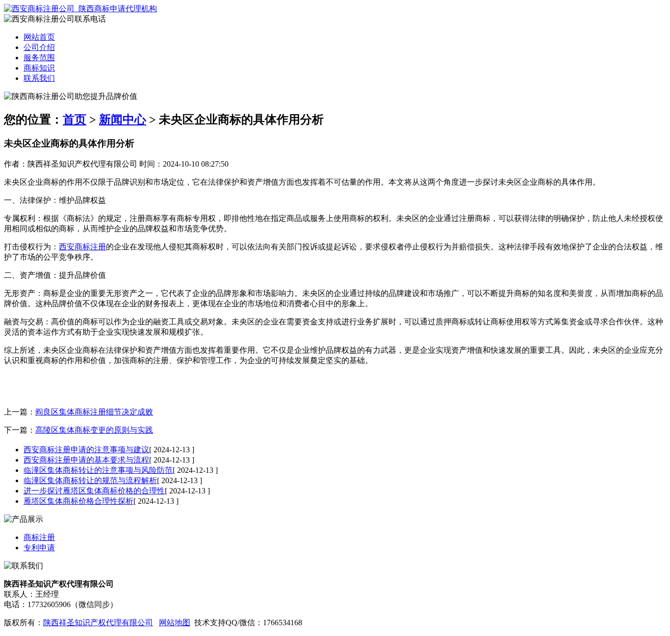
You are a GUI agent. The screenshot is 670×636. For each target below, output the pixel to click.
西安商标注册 (82, 247)
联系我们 (39, 78)
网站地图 (174, 622)
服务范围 (39, 57)
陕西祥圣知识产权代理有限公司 (98, 622)
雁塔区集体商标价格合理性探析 (78, 501)
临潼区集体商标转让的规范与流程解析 (90, 480)
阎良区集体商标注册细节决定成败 (94, 412)
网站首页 (39, 37)
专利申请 (39, 547)
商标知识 (39, 68)
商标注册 (39, 537)
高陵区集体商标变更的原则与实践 (94, 430)
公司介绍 (39, 47)
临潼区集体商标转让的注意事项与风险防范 (98, 470)
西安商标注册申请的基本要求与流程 (86, 460)
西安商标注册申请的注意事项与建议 (86, 449)
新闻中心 (122, 119)
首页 (74, 119)
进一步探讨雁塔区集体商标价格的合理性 (94, 491)
